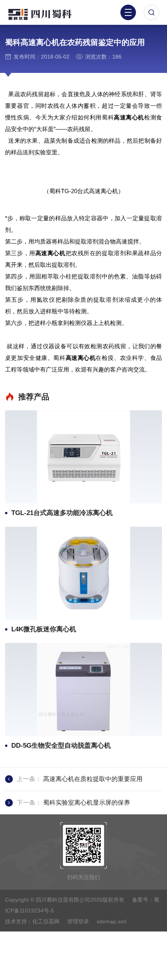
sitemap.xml (111, 921)
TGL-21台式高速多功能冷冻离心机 (62, 513)
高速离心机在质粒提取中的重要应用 (93, 779)
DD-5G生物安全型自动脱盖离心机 (61, 745)
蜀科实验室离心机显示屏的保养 (86, 802)
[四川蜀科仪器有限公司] (46, 13)
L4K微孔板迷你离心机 (43, 629)
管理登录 (78, 921)
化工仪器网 (45, 921)
